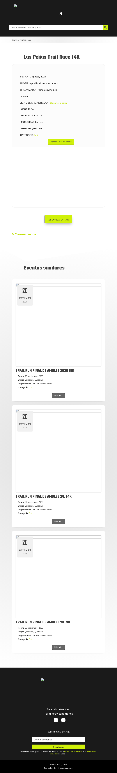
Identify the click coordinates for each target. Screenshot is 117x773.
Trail (29, 39)
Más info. (58, 395)
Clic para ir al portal (58, 102)
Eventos (22, 39)
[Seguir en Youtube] (63, 720)
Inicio (14, 39)
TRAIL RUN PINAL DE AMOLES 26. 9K (43, 622)
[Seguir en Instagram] (56, 720)
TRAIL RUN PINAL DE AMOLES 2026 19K (45, 371)
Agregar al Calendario (61, 141)
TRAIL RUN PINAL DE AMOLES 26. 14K (44, 496)
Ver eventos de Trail (58, 219)
